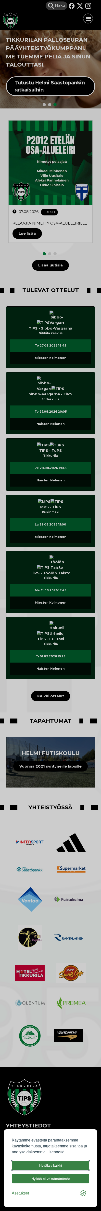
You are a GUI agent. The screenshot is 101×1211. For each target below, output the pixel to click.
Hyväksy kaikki (50, 1165)
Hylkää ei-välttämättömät (50, 1179)
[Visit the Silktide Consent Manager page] (83, 1193)
